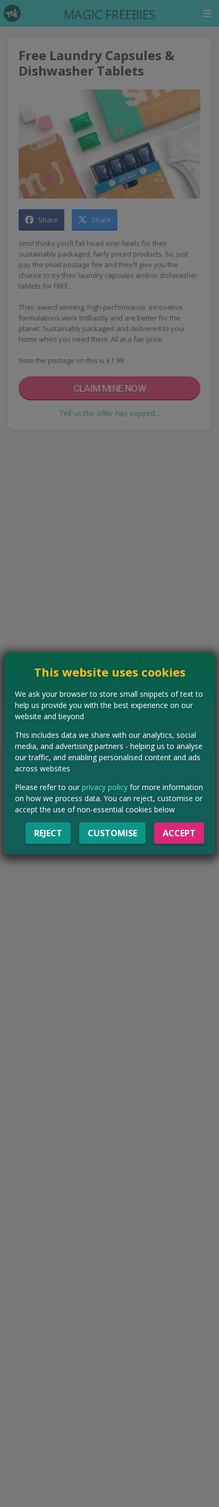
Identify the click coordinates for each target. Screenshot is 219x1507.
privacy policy (105, 787)
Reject (48, 833)
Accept (179, 833)
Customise (112, 833)
